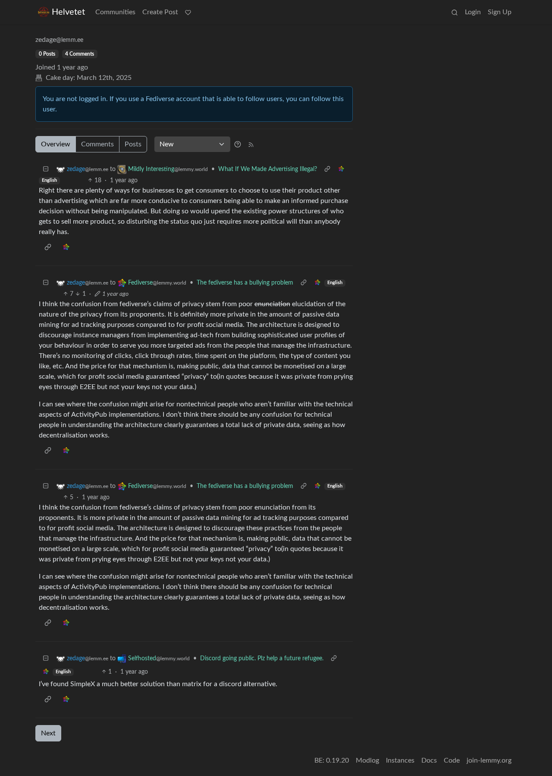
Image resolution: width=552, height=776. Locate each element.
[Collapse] (46, 169)
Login (473, 12)
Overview (55, 144)
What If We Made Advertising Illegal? (267, 169)
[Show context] (327, 169)
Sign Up (499, 12)
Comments (97, 144)
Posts (133, 144)
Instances (400, 760)
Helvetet (68, 12)
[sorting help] (237, 144)
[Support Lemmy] (188, 12)
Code (452, 760)
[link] (341, 169)
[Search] (454, 12)
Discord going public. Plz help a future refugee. (261, 659)
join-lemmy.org (489, 760)
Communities (115, 12)
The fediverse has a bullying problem (245, 283)
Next (48, 733)
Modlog (367, 760)
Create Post (160, 12)
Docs (429, 760)
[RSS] (251, 144)
